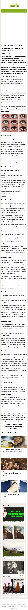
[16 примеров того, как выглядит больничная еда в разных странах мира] (14, 441)
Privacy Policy (23, 606)
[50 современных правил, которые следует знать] (14, 486)
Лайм (10, 602)
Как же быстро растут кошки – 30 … (12, 593)
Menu (3, 11)
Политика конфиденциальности (9, 604)
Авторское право (22, 604)
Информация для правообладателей (10, 606)
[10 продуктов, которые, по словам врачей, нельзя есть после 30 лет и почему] (14, 464)
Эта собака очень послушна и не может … (14, 539)
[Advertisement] (14, 30)
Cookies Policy (14, 608)
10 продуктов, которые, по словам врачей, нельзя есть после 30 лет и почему (12, 473)
